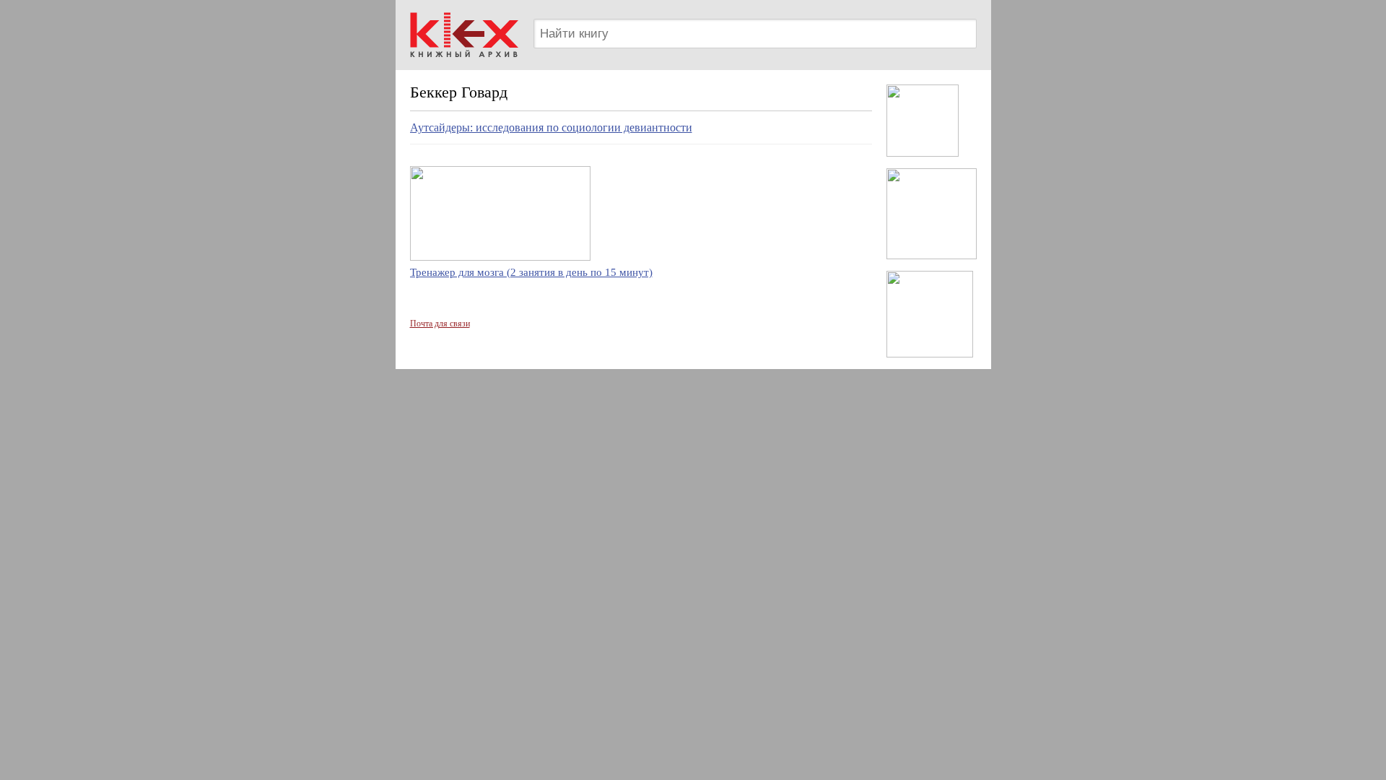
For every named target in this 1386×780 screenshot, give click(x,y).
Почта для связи (440, 323)
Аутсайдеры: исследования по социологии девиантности (551, 127)
